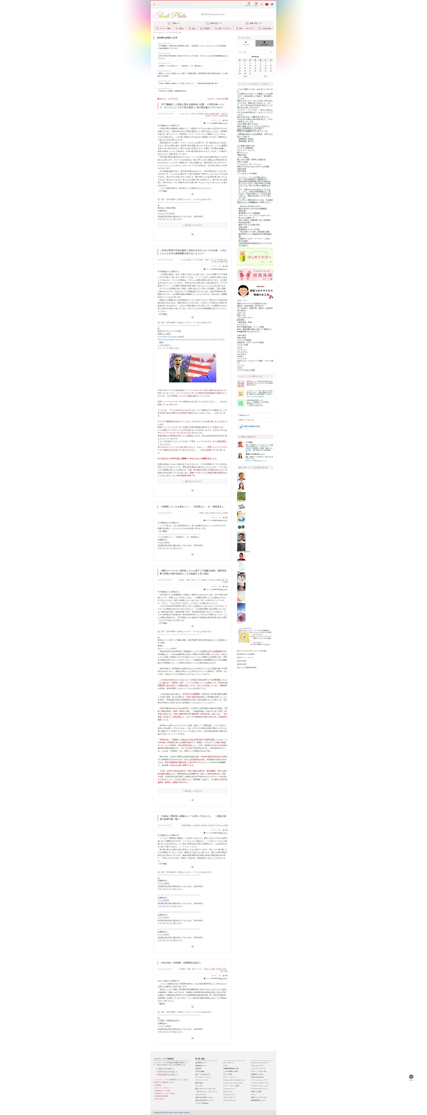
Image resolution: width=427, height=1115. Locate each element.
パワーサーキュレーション (259, 1086)
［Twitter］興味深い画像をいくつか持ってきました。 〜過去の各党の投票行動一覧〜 (188, 83)
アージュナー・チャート (203, 1077)
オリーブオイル (228, 1063)
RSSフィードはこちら (247, 420)
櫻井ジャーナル (164, 649)
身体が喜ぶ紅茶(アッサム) (203, 1097)
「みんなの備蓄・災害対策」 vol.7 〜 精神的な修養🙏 (174, 4)
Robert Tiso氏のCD (257, 1077)
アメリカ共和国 (197, 260)
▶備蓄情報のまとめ (245, 331)
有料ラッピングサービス (259, 1097)
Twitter (160, 883)
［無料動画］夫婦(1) (245, 139)
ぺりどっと (241, 349)
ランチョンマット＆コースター (233, 1083)
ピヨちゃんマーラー (257, 1065)
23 (245, 71)
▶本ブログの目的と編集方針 (255, 396)
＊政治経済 (196, 825)
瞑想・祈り (241, 315)
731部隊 (182, 969)
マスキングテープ (229, 1097)
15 (240, 68)
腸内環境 (240, 320)
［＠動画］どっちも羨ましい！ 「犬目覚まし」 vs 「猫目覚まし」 (181, 66)
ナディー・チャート (201, 1080)
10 (250, 65)
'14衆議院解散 (186, 825)
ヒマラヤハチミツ (201, 1094)
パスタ (225, 1065)
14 (271, 65)
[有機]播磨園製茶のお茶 (231, 1068)
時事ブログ (162, 32)
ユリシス (240, 365)
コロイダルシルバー (245, 317)
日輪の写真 (241, 155)
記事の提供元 (163, 219)
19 (260, 68)
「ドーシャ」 (249, 164)
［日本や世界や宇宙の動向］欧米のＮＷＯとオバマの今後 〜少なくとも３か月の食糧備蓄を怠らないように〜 (193, 57)
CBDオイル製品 (256, 1091)
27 (265, 71)
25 (255, 71)
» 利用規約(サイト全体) (162, 1091)
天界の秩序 (241, 171)
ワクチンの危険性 (244, 340)
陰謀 (226, 116)
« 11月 (245, 76)
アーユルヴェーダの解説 (247, 173)
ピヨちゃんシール (229, 1094)
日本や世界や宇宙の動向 (167, 337)
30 (245, 73)
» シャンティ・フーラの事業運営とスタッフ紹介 (171, 1080)
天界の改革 (241, 169)
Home (155, 32)
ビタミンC (241, 313)
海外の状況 (241, 338)
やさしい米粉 (227, 1074)
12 (260, 65)
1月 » (265, 76)
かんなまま (241, 354)
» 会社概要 (157, 1085)
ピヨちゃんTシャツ (229, 1100)
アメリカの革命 (185, 260)
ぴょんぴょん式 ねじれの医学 (262, 632)
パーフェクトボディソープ (259, 1083)
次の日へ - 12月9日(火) (216, 99)
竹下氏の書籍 (199, 1071)
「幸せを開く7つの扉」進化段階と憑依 (254, 232)
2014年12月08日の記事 (174, 32)
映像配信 (248, 448)
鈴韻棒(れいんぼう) (257, 1074)
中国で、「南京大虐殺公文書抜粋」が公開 (179, 603)
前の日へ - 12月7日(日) (168, 99)
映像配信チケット (201, 1065)
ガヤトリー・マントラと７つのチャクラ (255, 215)
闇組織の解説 (214, 114)
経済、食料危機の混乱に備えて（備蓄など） (255, 329)
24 (250, 71)
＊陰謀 (223, 114)
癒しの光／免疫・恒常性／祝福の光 (251, 160)
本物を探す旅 (163, 214)
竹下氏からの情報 (217, 116)
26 (260, 71)
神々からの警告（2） (247, 218)
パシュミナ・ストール (258, 1068)
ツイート (214, 120)
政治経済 (220, 260)
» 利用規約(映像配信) (161, 1096)
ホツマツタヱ (184, 114)
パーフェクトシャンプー (259, 1080)
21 (271, 68)
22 (240, 71)
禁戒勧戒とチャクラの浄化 (249, 229)
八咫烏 (192, 114)
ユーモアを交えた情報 (246, 370)
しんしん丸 (241, 358)
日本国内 (204, 580)
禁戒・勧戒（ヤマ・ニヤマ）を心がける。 (254, 126)
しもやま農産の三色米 (230, 1071)
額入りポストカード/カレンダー (205, 1089)
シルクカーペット (229, 1089)
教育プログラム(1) (249, 225)
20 (265, 68)
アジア (197, 580)
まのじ (240, 347)
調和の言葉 (199, 1083)
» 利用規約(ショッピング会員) (164, 1093)
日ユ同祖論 (199, 114)
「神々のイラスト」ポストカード (206, 1091)
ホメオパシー (242, 324)
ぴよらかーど (227, 1091)
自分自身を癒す (245, 222)
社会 (225, 260)
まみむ (240, 368)
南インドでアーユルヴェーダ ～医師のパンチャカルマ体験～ (261, 638)
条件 (253, 405)
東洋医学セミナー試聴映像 (249, 213)
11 (255, 65)
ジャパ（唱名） (243, 157)
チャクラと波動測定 (245, 148)
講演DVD (198, 1068)
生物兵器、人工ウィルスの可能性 (250, 342)
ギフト (253, 1094)
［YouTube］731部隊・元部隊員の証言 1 (172, 91)
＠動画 (160, 543)
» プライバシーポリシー (162, 1088)
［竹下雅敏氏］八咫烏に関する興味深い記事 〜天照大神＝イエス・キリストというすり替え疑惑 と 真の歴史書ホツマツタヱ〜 (192, 47)
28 (271, 71)
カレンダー (199, 1086)
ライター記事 (242, 345)
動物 (212, 513)
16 (245, 68)
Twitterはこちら (245, 415)
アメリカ (213, 260)
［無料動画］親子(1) (245, 141)
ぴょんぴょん (242, 352)
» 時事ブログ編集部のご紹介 (164, 1082)
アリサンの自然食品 (201, 1103)
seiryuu (240, 356)
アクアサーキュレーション (259, 1089)
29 (240, 73)
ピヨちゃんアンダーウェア (259, 1063)
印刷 (226, 120)
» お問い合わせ (159, 1099)
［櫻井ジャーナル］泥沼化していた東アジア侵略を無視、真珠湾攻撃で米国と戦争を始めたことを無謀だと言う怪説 (193, 74)
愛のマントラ (242, 153)
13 (265, 65)
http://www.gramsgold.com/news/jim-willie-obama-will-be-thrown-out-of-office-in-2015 (191, 340)
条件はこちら (223, 123)
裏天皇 (206, 114)
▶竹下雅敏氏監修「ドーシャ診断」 (251, 327)
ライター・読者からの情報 (205, 969)
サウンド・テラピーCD (258, 1071)
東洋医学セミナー (266, 447)
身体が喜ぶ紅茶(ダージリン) (204, 1100)
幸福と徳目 (243, 227)
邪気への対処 (242, 162)
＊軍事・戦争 (189, 580)
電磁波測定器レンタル (258, 1100)
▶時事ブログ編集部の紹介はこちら (256, 460)
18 (255, 68)
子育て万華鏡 (256, 644)
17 (250, 68)
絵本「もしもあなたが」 (203, 1074)
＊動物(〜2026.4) (204, 513)
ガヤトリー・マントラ (246, 150)
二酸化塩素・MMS (244, 322)
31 (250, 73)
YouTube (161, 1026)
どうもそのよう (185, 847)
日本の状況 (241, 335)
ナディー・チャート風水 (231, 1086)
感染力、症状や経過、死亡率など (250, 306)
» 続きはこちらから (192, 225)
